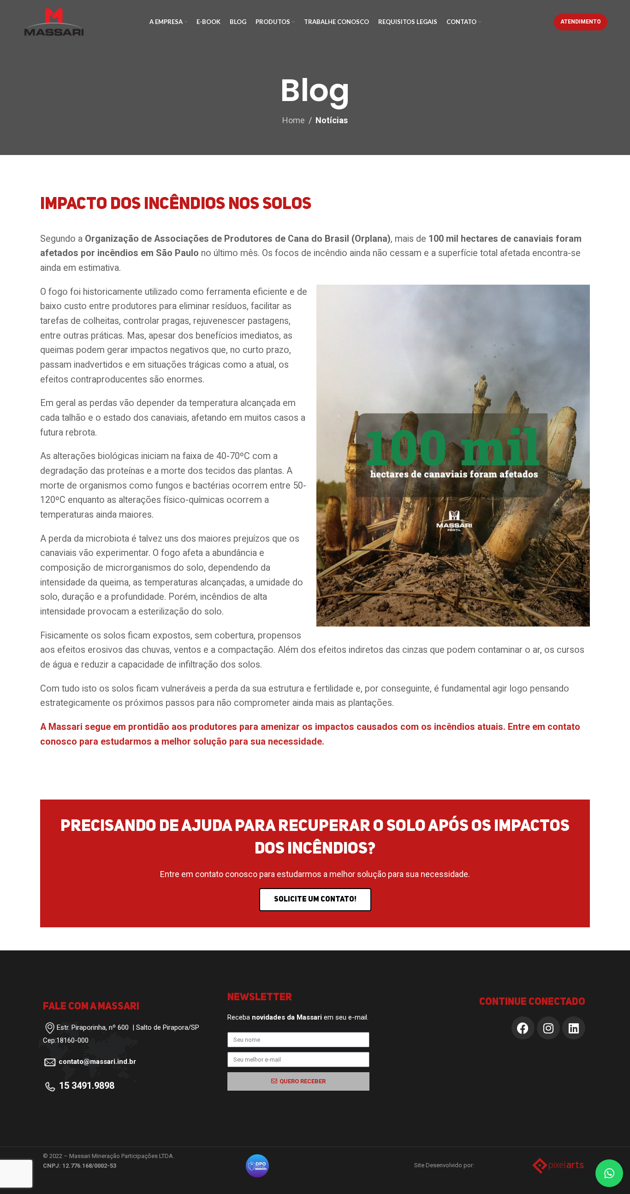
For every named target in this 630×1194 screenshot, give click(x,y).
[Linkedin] (573, 1027)
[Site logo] (54, 21)
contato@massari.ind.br (97, 1061)
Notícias (331, 120)
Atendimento (580, 21)
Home (293, 120)
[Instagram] (548, 1027)
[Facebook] (523, 1027)
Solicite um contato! (315, 899)
